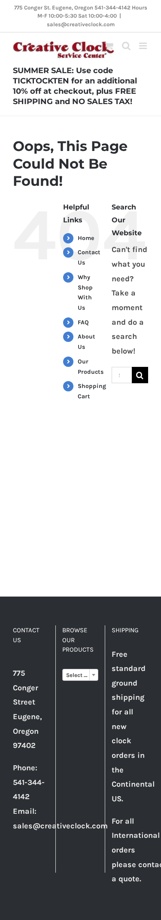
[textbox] (80, 675)
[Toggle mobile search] (126, 45)
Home (86, 238)
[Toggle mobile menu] (143, 45)
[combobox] (80, 675)
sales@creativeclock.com (81, 24)
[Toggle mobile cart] (109, 45)
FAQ (83, 322)
